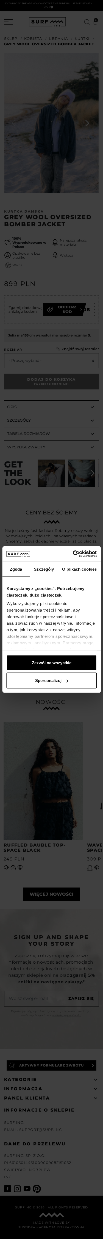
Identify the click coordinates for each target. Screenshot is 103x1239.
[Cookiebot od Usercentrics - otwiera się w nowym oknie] (73, 554)
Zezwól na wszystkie (51, 662)
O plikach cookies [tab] (79, 569)
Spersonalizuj (48, 680)
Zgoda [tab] (16, 569)
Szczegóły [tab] (44, 569)
